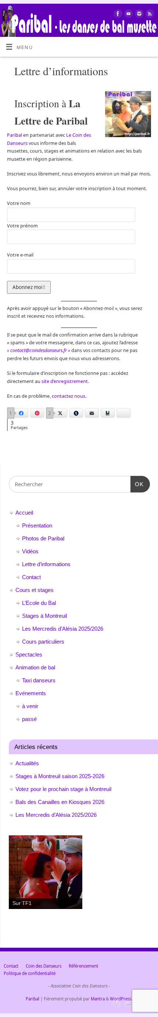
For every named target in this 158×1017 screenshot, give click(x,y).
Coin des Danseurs (43, 966)
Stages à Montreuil (44, 616)
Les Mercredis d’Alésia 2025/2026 (62, 629)
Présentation (37, 525)
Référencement (83, 966)
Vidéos (30, 551)
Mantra (98, 999)
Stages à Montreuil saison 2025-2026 (59, 776)
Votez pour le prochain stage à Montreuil (63, 789)
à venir (30, 706)
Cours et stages (34, 590)
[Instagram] (138, 14)
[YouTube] (127, 14)
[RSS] (149, 14)
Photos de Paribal (43, 538)
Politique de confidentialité (29, 973)
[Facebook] (117, 14)
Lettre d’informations (46, 564)
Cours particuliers (43, 641)
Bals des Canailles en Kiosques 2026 (59, 802)
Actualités (27, 763)
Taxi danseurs (38, 680)
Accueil (24, 512)
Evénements (30, 693)
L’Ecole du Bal (39, 603)
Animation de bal (35, 667)
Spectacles (28, 654)
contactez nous (68, 396)
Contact (31, 577)
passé (29, 719)
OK (137, 484)
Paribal (15, 135)
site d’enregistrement (65, 381)
